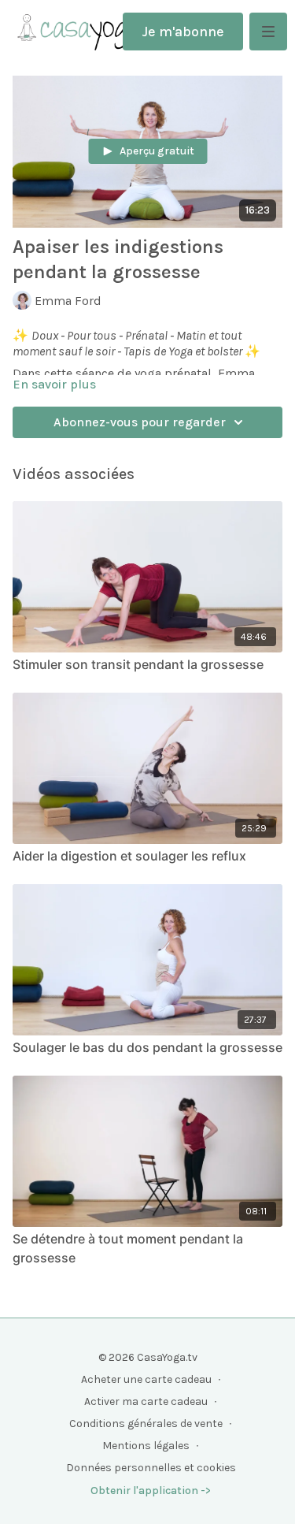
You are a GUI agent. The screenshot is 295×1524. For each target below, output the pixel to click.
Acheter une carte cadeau (146, 1379)
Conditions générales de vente (146, 1423)
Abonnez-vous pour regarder (139, 421)
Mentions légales (146, 1445)
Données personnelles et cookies (151, 1467)
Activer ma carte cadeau (146, 1401)
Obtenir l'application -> (150, 1490)
